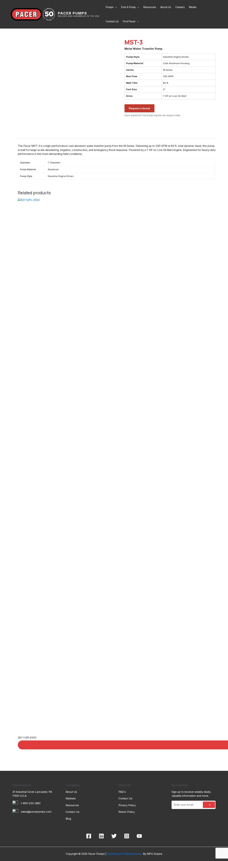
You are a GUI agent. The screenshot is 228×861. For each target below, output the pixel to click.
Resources (149, 7)
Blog (68, 818)
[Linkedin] (101, 836)
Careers (180, 7)
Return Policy (126, 811)
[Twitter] (114, 836)
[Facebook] (88, 836)
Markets (71, 798)
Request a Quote (139, 108)
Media (192, 7)
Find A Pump (128, 7)
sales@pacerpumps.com (36, 811)
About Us (165, 7)
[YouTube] (139, 836)
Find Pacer (129, 21)
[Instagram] (126, 836)
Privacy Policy (127, 805)
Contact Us (112, 21)
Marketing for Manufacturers (124, 853)
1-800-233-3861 (30, 803)
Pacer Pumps (72, 13)
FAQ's (122, 791)
